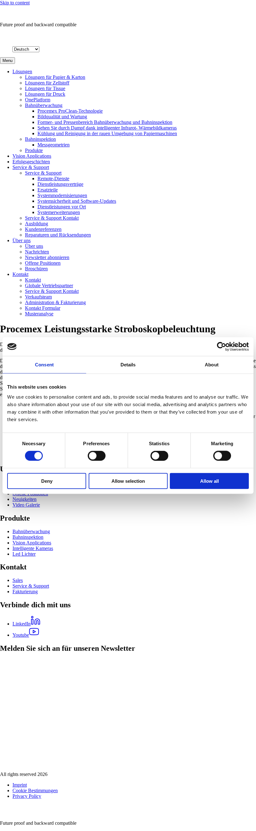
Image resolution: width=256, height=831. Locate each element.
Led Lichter (24, 554)
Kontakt (20, 274)
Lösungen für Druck (45, 94)
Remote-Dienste (53, 178)
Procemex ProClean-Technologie (70, 111)
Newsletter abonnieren (47, 257)
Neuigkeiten (24, 499)
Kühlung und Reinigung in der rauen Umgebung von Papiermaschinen (107, 133)
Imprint (19, 785)
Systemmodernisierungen (62, 195)
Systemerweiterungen (58, 212)
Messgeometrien (53, 144)
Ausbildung (36, 223)
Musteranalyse (39, 313)
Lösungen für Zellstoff (47, 82)
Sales (17, 580)
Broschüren (36, 268)
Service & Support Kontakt (52, 218)
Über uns (21, 240)
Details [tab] (128, 364)
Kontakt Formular (42, 308)
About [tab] (212, 364)
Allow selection (128, 480)
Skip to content (15, 2)
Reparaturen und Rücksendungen (58, 234)
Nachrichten (37, 251)
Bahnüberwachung (43, 105)
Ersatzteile (47, 189)
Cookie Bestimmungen (35, 790)
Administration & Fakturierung (55, 302)
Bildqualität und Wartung (62, 116)
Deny (46, 480)
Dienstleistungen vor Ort (61, 206)
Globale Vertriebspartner (49, 285)
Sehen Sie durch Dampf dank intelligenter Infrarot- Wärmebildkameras (107, 127)
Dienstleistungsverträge (60, 184)
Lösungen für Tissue (45, 88)
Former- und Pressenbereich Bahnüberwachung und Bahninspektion (104, 122)
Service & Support (30, 167)
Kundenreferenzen (43, 229)
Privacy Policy (26, 796)
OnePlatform (37, 99)
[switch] (97, 456)
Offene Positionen (43, 263)
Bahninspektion (40, 139)
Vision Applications (31, 156)
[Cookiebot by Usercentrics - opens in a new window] (221, 346)
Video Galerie (26, 504)
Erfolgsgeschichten (31, 161)
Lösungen (22, 71)
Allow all (209, 480)
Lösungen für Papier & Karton (55, 77)
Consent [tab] (44, 364)
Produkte (34, 150)
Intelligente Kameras (32, 548)
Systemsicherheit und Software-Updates (76, 201)
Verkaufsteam (38, 296)
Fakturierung (25, 591)
